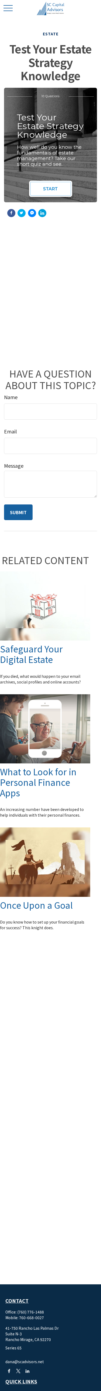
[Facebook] (9, 1371)
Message (13, 465)
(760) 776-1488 (30, 1312)
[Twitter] (18, 1371)
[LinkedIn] (27, 1371)
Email (10, 431)
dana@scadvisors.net (24, 1361)
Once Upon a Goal (36, 904)
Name (11, 396)
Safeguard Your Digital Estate (31, 653)
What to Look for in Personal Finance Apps (38, 782)
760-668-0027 (31, 1317)
